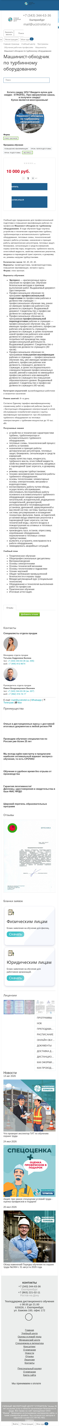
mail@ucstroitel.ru (37, 24)
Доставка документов (46, 1051)
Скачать (15, 934)
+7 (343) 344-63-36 (37, 15)
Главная (29, 1330)
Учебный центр (29, 1333)
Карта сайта (29, 1375)
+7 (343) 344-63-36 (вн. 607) (21, 691)
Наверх (29, 1420)
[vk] (28, 1317)
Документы (44, 1045)
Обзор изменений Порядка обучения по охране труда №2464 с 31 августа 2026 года (28, 1265)
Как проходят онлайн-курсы (46, 1068)
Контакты (30, 1363)
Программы (44, 1018)
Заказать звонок (9, 33)
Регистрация (11, 39)
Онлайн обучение (46, 1040)
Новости (10, 1073)
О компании (29, 1350)
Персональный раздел (30, 1368)
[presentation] (2, 850)
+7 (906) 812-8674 (16, 663)
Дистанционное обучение (46, 1057)
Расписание (45, 1034)
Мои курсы (26, 39)
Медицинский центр (29, 1340)
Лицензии (29, 1360)
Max (19, 702)
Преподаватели (46, 1029)
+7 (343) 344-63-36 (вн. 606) (21, 660)
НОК (39, 1023)
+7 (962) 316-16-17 (17, 693)
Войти (15, 1424)
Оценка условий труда (29, 1337)
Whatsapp (36, 700)
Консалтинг (29, 1346)
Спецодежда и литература (29, 1343)
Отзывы (29, 1356)
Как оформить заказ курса (46, 1062)
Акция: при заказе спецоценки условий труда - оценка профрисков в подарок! (27, 1200)
